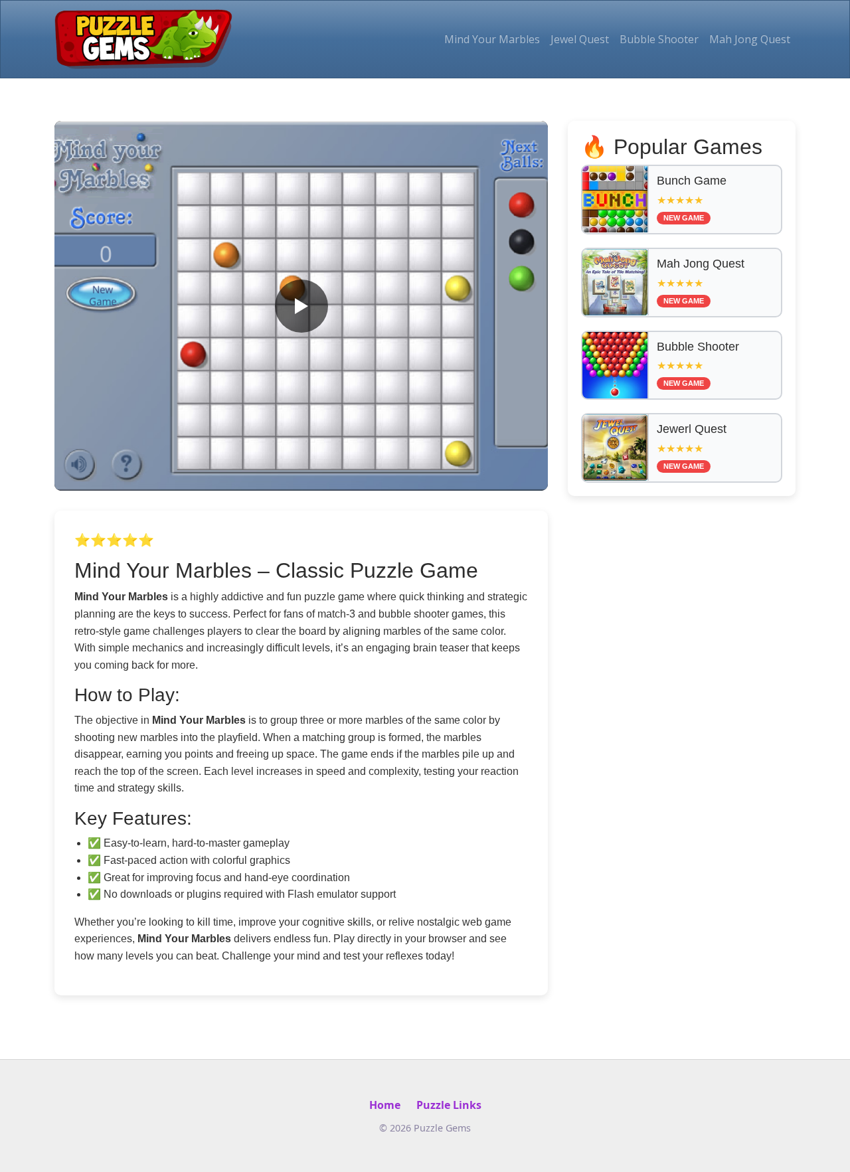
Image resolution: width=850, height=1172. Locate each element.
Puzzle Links (448, 1105)
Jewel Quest (580, 39)
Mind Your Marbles (492, 39)
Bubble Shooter (659, 39)
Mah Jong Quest (749, 39)
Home (384, 1105)
